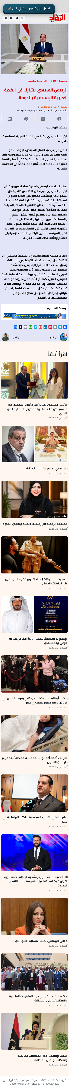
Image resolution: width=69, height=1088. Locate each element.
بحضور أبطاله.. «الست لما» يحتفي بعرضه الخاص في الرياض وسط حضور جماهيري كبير (35, 700)
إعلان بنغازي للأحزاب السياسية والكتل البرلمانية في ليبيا (35, 819)
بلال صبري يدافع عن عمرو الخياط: (47, 468)
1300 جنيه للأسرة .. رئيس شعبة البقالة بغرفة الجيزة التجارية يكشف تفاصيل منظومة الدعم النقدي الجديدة (35, 881)
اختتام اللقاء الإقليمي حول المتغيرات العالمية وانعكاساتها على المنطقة (38, 998)
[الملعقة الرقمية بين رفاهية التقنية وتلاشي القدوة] (34, 499)
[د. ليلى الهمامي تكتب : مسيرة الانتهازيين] (34, 916)
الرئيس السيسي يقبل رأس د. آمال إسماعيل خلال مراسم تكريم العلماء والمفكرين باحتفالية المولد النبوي (36, 409)
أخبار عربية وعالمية (37, 81)
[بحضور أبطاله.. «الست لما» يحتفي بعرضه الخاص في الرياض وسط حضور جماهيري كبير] (34, 674)
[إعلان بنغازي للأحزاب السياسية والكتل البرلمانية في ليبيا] (34, 793)
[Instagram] (11, 18)
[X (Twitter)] (16, 18)
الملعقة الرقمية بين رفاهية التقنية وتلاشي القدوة (34, 523)
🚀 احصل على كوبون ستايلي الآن (29, 8)
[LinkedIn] (9, 118)
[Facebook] (22, 18)
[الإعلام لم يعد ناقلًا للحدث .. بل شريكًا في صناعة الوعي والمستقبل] (34, 614)
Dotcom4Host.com (20, 1083)
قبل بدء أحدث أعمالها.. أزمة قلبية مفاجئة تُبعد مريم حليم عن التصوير (35, 760)
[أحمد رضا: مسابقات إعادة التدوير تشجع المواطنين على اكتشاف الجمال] (34, 554)
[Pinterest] (26, 118)
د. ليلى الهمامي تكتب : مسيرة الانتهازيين (41, 940)
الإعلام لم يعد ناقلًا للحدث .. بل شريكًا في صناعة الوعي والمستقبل (38, 640)
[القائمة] (28, 18)
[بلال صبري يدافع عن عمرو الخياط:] (34, 444)
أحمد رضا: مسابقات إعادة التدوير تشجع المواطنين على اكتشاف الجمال (36, 581)
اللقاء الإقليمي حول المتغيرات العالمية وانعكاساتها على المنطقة (42, 1058)
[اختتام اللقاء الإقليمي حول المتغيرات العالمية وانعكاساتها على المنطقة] (34, 972)
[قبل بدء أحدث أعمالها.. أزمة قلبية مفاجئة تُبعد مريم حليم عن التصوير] (34, 733)
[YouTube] (5, 18)
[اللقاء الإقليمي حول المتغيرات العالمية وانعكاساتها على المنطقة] (34, 1031)
